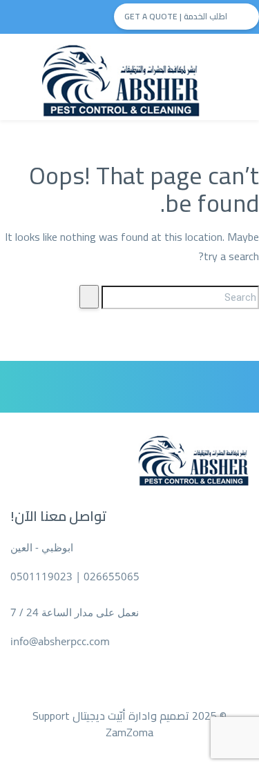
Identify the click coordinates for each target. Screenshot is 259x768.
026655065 (112, 576)
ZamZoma (129, 732)
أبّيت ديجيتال (99, 715)
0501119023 (41, 576)
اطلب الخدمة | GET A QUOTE (175, 16)
